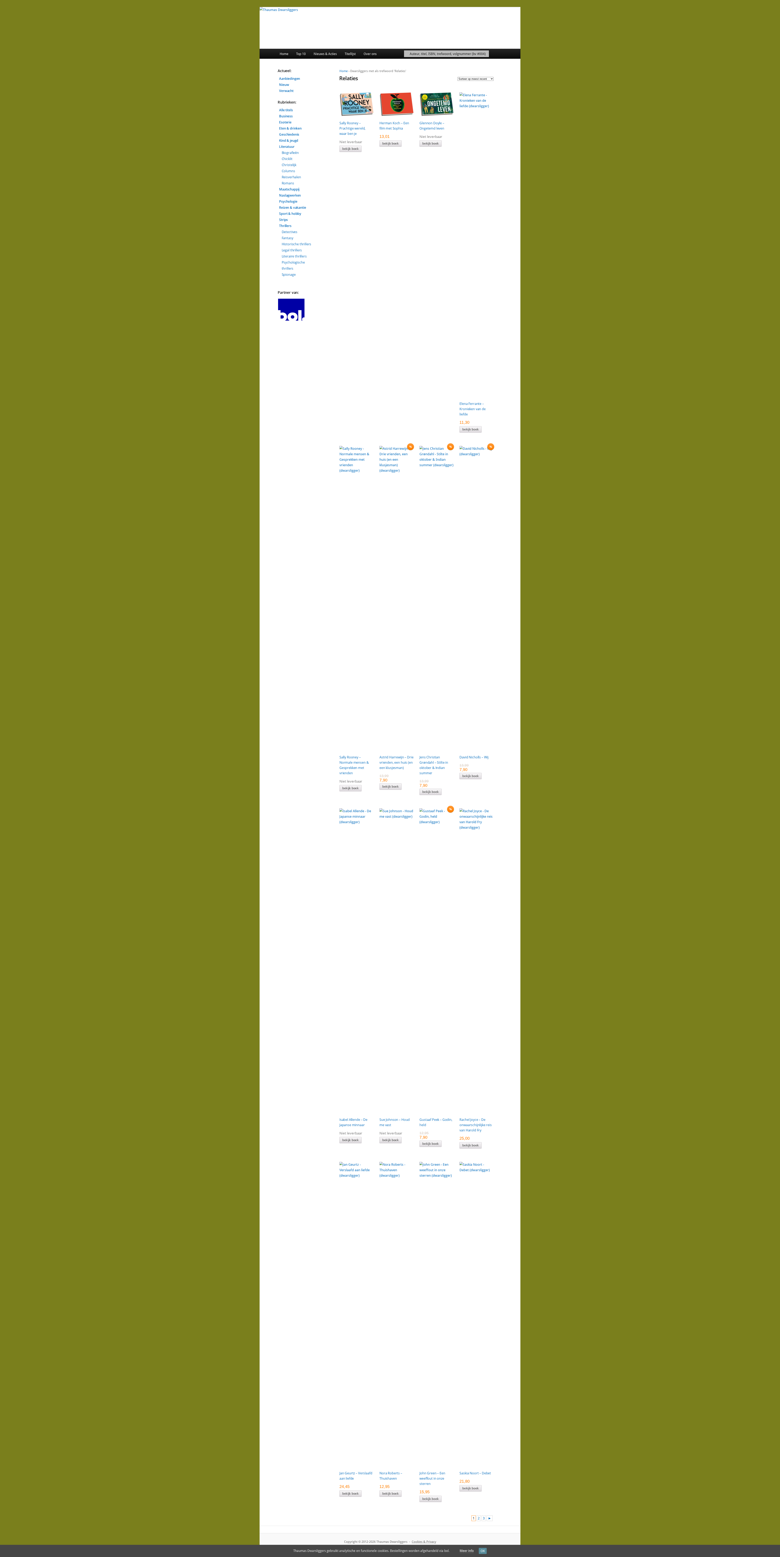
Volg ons (511, 54)
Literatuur (286, 146)
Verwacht (286, 91)
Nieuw (284, 84)
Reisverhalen (291, 177)
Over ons (370, 54)
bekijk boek (350, 149)
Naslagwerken (290, 195)
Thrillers (285, 226)
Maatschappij (289, 189)
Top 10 (301, 54)
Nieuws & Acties (325, 54)
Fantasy (287, 238)
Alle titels (286, 110)
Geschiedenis (289, 134)
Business (286, 116)
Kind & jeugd (288, 140)
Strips (283, 219)
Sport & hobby (290, 213)
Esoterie (285, 122)
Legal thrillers (292, 250)
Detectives (289, 232)
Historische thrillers (296, 244)
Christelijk (289, 165)
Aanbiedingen (289, 78)
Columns (288, 171)
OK (483, 1551)
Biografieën (290, 152)
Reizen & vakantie (292, 207)
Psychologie (288, 201)
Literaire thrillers (294, 256)
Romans (288, 183)
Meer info (467, 1551)
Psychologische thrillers (293, 265)
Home (284, 54)
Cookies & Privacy (424, 1542)
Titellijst (350, 54)
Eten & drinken (290, 128)
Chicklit (287, 159)
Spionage (289, 274)
